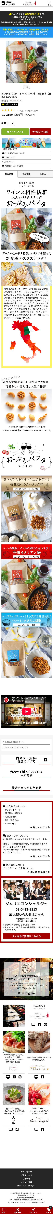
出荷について (9, 157)
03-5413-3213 (26, 909)
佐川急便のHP (21, 24)
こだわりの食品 (9, 747)
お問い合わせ (26, 1171)
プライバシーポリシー (26, 1185)
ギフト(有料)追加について (14, 153)
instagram (28, 993)
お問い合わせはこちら (28, 914)
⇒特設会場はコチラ (10, 149)
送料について (8, 161)
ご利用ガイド (26, 1175)
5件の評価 (32, 110)
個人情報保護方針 (40, 872)
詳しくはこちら (41, 827)
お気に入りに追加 (41, 131)
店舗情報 (26, 1178)
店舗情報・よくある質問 (13, 166)
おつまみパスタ (23, 747)
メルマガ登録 (26, 1182)
